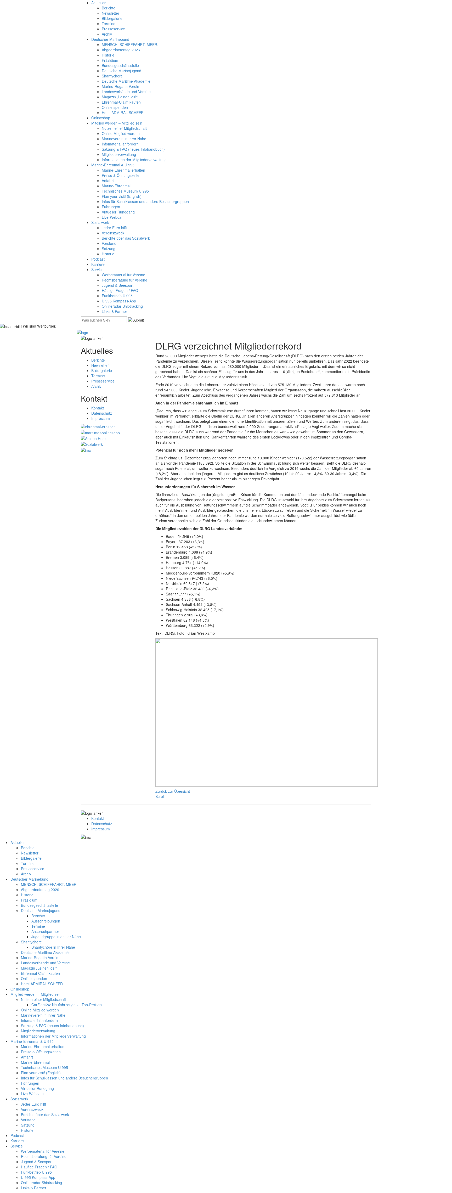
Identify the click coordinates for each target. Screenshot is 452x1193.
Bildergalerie (112, 18)
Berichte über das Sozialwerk (126, 238)
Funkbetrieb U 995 (117, 295)
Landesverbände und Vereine (126, 91)
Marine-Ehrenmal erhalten (123, 170)
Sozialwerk (100, 222)
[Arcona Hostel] (94, 438)
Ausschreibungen (45, 921)
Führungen (111, 206)
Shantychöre (112, 75)
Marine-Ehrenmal (116, 185)
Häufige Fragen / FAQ (120, 290)
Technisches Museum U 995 (125, 191)
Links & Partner (114, 311)
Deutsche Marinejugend (121, 70)
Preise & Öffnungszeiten (122, 175)
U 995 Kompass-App (119, 300)
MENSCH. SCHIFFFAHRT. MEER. (130, 44)
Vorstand (109, 243)
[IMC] (86, 449)
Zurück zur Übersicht (172, 791)
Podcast (98, 259)
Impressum (100, 418)
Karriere (98, 264)
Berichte (108, 7)
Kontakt (97, 407)
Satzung (108, 248)
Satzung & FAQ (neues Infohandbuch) (133, 149)
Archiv (107, 34)
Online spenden (115, 107)
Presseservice (113, 28)
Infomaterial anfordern (120, 144)
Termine (108, 23)
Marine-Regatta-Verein (120, 86)
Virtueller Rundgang (118, 212)
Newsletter (110, 13)
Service (97, 269)
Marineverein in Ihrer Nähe (124, 138)
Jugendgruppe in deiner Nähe (56, 936)
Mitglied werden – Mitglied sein (116, 123)
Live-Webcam (113, 217)
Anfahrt (108, 180)
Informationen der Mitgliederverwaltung (134, 159)
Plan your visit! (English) (122, 196)
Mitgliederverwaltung (119, 154)
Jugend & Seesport (117, 285)
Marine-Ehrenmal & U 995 (112, 164)
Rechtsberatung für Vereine (124, 280)
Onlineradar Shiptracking (122, 306)
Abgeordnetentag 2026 (121, 49)
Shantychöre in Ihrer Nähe (53, 947)
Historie (108, 55)
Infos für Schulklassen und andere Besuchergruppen (145, 201)
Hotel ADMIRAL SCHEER (123, 112)
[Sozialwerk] (92, 443)
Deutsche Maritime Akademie (126, 81)
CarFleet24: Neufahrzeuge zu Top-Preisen (66, 1004)
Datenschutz (101, 413)
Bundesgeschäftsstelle (120, 65)
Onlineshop (100, 117)
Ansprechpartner (45, 931)
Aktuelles (98, 2)
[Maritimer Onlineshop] (100, 432)
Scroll (160, 796)
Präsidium (110, 60)
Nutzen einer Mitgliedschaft (124, 128)
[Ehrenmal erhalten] (98, 426)
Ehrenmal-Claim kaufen (121, 102)
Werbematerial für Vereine (123, 274)
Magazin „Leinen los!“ (120, 96)
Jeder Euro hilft (114, 227)
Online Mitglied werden (121, 133)
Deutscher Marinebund (110, 39)
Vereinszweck (113, 232)
